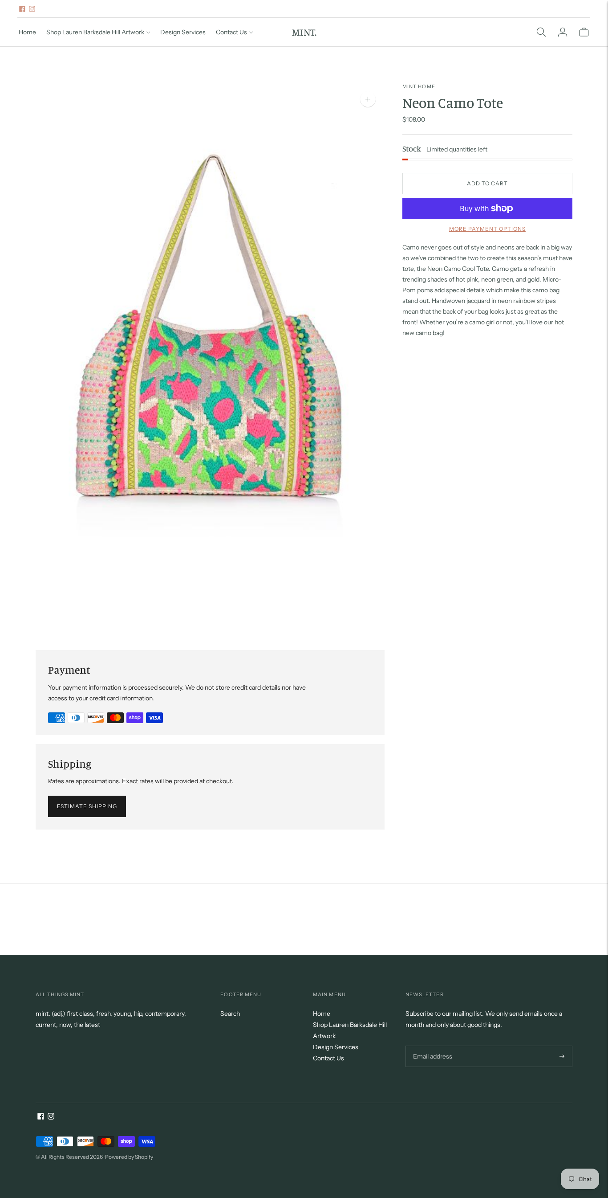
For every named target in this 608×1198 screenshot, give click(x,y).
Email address (431, 1045)
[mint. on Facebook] (22, 9)
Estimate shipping (87, 806)
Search (230, 1014)
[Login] (562, 32)
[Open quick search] (541, 32)
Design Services (183, 32)
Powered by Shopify (129, 1156)
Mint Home (418, 86)
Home (27, 32)
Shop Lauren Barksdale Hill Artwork (95, 32)
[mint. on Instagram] (32, 9)
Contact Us (231, 32)
